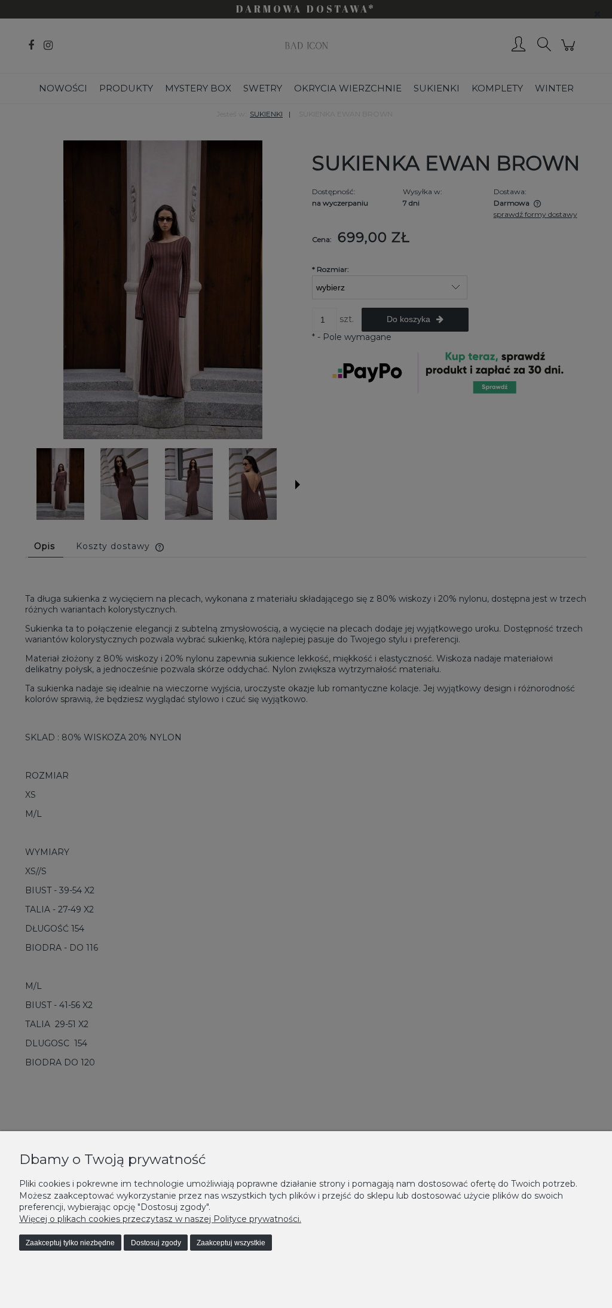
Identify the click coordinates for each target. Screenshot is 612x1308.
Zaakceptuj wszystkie (231, 1243)
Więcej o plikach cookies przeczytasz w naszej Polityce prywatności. (160, 1219)
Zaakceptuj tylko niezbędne (70, 1243)
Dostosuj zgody (156, 1243)
